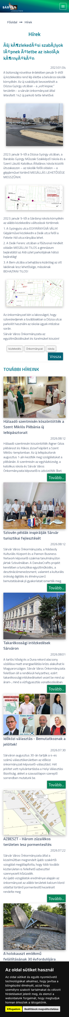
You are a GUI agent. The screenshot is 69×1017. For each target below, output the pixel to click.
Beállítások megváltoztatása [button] (41, 1008)
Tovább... (56, 477)
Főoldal (12, 22)
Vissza (55, 356)
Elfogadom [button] (13, 1008)
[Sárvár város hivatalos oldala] (14, 6)
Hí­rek (28, 22)
